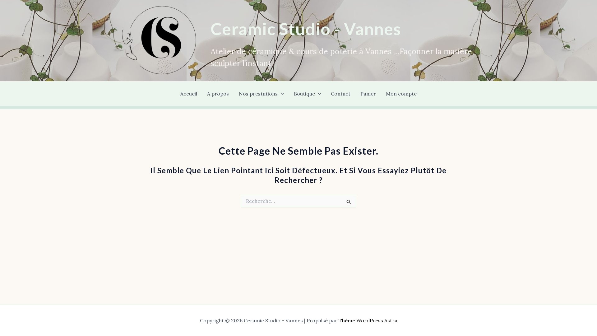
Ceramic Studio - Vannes (306, 29)
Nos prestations (258, 94)
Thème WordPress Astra (368, 320)
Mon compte (401, 94)
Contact (340, 94)
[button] (281, 93)
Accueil (188, 94)
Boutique (304, 94)
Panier (368, 94)
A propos (218, 94)
